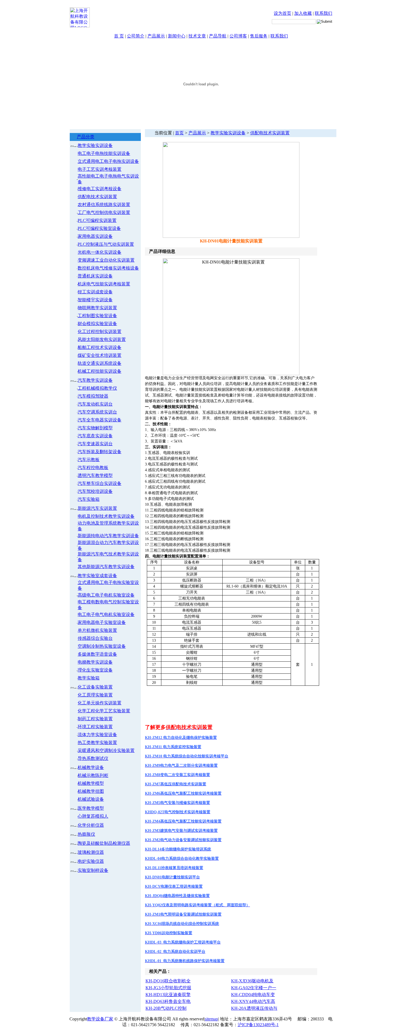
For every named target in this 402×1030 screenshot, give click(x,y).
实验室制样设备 (93, 870)
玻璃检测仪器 (91, 852)
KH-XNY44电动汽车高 (253, 1001)
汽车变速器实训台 (95, 443)
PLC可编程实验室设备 (99, 228)
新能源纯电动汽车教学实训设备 (108, 535)
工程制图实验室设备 (97, 315)
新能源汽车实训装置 (97, 508)
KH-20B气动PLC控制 (166, 1008)
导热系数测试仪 (93, 758)
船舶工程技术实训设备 (99, 347)
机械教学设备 (91, 767)
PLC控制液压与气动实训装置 (106, 244)
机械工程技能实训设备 (99, 371)
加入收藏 (303, 13)
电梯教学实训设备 (95, 662)
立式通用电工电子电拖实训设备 (108, 161)
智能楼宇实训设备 (95, 299)
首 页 (119, 36)
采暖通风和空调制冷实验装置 (106, 750)
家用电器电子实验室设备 (102, 622)
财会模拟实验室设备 (97, 323)
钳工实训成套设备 (95, 292)
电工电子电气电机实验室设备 (106, 614)
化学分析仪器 (91, 825)
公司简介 (135, 36)
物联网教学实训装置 (97, 307)
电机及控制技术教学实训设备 (106, 516)
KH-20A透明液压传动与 (254, 1008)
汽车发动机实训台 (95, 404)
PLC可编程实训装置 (97, 220)
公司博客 (238, 36)
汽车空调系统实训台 (97, 412)
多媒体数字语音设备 (97, 654)
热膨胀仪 (86, 834)
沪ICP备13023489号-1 (258, 1024)
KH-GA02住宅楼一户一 (253, 987)
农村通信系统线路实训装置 (104, 204)
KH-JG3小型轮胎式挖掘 (168, 987)
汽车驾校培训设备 (95, 491)
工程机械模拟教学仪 (97, 388)
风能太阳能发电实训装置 (102, 339)
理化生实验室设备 (95, 670)
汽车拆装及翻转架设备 (99, 451)
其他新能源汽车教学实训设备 (106, 566)
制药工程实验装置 (95, 718)
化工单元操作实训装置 (99, 703)
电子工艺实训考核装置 (99, 169)
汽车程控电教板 (93, 467)
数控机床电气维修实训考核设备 (108, 268)
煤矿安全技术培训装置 (99, 355)
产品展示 (156, 36)
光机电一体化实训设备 (99, 252)
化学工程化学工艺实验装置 (104, 710)
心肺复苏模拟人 (93, 816)
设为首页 (282, 13)
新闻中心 (176, 36)
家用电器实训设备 (95, 236)
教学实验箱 (89, 678)
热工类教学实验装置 (97, 742)
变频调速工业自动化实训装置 (106, 260)
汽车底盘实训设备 (95, 435)
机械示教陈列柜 (93, 775)
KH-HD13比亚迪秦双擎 (168, 994)
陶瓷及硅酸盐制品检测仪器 (104, 843)
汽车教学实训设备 (95, 380)
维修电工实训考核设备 (99, 188)
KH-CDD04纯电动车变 (253, 994)
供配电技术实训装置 (97, 196)
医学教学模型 (91, 808)
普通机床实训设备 (95, 276)
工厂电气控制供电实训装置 (104, 212)
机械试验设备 (91, 799)
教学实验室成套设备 (97, 575)
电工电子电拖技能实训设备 (104, 153)
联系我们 (323, 13)
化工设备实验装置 (95, 687)
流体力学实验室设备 (97, 734)
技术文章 (197, 36)
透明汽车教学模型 (95, 475)
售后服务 (258, 36)
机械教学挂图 (91, 791)
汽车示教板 (89, 459)
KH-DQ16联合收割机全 (168, 981)
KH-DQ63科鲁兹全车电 (168, 1001)
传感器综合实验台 (95, 638)
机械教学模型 (91, 783)
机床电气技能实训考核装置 (104, 284)
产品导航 (217, 36)
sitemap (211, 1019)
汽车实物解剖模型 (95, 428)
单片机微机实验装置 (97, 630)
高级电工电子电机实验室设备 (106, 595)
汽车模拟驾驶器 (93, 396)
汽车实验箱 (89, 499)
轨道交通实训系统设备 (99, 363)
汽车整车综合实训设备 (99, 483)
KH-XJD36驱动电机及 (252, 981)
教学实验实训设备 (95, 145)
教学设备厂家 (100, 1019)
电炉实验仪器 (91, 861)
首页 (179, 133)
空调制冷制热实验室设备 (102, 646)
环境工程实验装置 (95, 726)
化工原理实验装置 (95, 695)
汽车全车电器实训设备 (99, 420)
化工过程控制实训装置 (99, 331)
